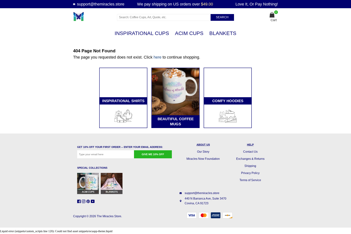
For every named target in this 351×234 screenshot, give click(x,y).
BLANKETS (222, 33)
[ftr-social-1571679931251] (93, 201)
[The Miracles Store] (93, 16)
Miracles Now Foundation (203, 158)
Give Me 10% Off (153, 154)
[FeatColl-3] (227, 82)
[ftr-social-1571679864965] (79, 201)
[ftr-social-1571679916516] (88, 201)
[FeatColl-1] (123, 82)
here (157, 57)
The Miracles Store (109, 216)
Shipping (250, 165)
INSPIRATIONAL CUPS (142, 33)
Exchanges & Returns (250, 158)
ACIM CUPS (189, 33)
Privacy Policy (250, 173)
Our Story (203, 151)
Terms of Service (250, 180)
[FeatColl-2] (175, 91)
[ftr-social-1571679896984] (84, 201)
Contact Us (250, 151)
